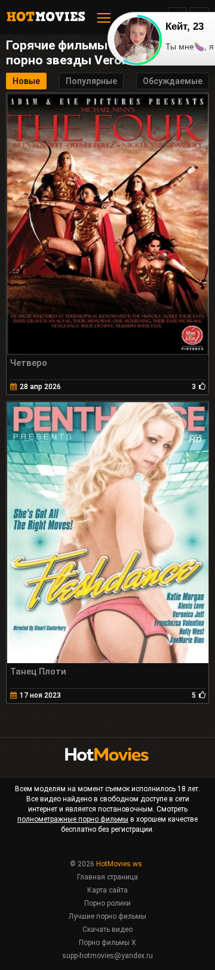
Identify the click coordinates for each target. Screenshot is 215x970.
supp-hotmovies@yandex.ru (107, 956)
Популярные (91, 81)
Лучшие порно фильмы (107, 916)
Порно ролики (107, 903)
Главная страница (107, 877)
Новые (26, 81)
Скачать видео (107, 929)
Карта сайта (107, 890)
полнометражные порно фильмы (72, 819)
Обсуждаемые (172, 81)
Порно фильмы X (107, 942)
